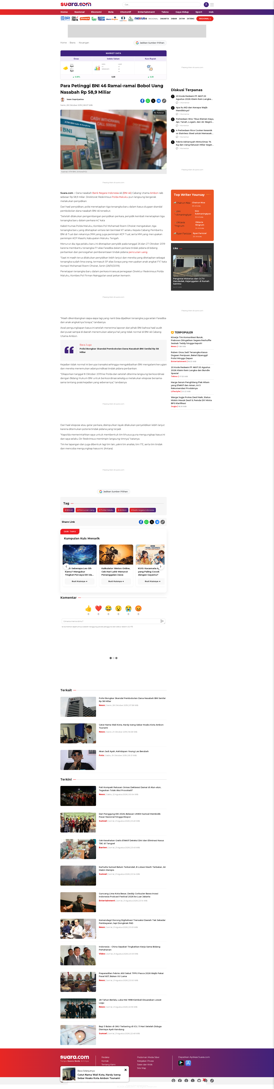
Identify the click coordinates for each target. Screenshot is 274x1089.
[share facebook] (142, 100)
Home (64, 12)
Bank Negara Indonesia (105, 193)
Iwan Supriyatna (75, 99)
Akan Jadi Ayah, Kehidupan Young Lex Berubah (124, 751)
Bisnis (73, 42)
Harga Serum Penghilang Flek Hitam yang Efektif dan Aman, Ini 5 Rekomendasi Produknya (190, 385)
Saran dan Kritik (144, 1064)
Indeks (213, 12)
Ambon (154, 193)
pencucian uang (138, 252)
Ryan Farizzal (199, 233)
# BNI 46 (69, 510)
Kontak (105, 1061)
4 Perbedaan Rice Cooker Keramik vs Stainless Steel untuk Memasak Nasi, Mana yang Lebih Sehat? (194, 133)
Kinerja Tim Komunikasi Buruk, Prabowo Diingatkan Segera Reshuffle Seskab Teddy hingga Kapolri (191, 340)
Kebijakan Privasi (145, 1061)
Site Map (141, 1068)
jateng (190, 19)
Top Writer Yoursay (189, 195)
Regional (204, 19)
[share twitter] (153, 100)
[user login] (206, 5)
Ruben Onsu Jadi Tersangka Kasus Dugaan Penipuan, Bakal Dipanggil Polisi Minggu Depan (189, 355)
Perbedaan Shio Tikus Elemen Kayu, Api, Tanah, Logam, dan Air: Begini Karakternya (195, 122)
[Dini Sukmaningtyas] (183, 214)
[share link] (164, 100)
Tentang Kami (108, 1064)
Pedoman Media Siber (148, 1057)
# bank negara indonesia (142, 510)
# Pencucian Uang (85, 510)
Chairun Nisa (198, 202)
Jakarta (164, 19)
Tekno (165, 12)
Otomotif (125, 12)
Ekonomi (96, 12)
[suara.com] (75, 5)
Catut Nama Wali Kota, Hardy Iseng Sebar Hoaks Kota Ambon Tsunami (99, 1076)
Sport (199, 12)
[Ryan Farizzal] (182, 235)
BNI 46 (127, 193)
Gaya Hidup (182, 12)
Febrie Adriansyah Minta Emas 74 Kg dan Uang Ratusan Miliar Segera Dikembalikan (194, 145)
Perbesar (160, 113)
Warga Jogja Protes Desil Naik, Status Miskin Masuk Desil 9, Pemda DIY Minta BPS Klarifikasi (191, 400)
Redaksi (105, 1057)
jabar (174, 19)
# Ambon (122, 510)
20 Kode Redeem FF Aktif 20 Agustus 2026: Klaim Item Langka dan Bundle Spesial (193, 99)
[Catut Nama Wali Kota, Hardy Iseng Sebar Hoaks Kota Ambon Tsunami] (68, 1074)
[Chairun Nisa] (182, 204)
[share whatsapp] (147, 100)
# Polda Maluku (106, 510)
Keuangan (84, 42)
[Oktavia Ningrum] (184, 225)
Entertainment (146, 12)
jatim (182, 19)
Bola (110, 12)
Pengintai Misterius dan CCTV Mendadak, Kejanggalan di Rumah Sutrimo (191, 281)
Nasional (79, 12)
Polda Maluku (120, 197)
